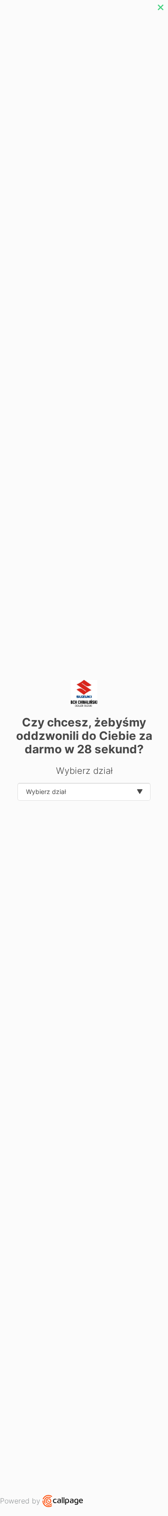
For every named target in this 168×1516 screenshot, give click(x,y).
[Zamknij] (160, 7)
